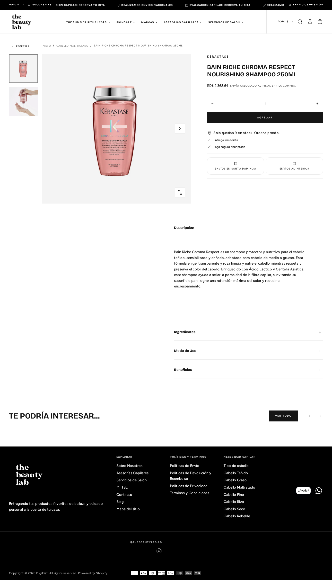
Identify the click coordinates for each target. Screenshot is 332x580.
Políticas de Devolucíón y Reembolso (190, 476)
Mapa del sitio (128, 509)
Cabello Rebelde (237, 516)
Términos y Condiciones (189, 493)
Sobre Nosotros (129, 466)
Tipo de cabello (236, 466)
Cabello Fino (234, 494)
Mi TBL (122, 487)
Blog (120, 502)
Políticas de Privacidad (189, 486)
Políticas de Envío (184, 466)
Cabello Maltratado (239, 487)
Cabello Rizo (234, 502)
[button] (300, 22)
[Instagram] (159, 551)
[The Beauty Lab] (29, 475)
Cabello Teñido (236, 473)
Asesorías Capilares (181, 22)
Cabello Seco (234, 509)
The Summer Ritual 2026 (86, 22)
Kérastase (218, 56)
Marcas (147, 22)
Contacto (124, 494)
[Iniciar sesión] (310, 22)
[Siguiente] (320, 416)
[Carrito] (320, 22)
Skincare (124, 22)
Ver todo (283, 415)
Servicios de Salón (224, 22)
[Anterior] (310, 416)
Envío (234, 85)
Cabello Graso (235, 480)
